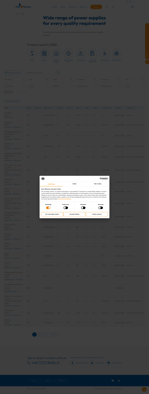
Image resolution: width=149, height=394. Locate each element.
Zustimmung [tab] (51, 184)
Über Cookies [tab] (98, 183)
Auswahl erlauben (74, 214)
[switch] (66, 208)
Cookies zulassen (97, 214)
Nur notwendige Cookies (52, 214)
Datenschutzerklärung (64, 199)
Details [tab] (74, 183)
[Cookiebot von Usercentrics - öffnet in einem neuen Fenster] (101, 179)
